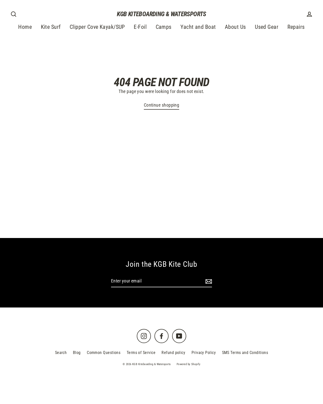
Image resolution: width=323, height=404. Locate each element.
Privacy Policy (204, 352)
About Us (235, 27)
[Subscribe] (208, 281)
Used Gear (266, 27)
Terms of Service (141, 352)
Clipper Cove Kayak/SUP (97, 27)
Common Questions (103, 352)
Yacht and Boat (198, 27)
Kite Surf (51, 27)
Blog (77, 352)
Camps (164, 27)
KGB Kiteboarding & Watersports (161, 14)
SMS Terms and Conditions (245, 352)
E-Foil (140, 27)
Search (61, 352)
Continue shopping (161, 105)
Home (25, 27)
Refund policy (173, 352)
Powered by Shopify (188, 364)
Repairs (296, 27)
